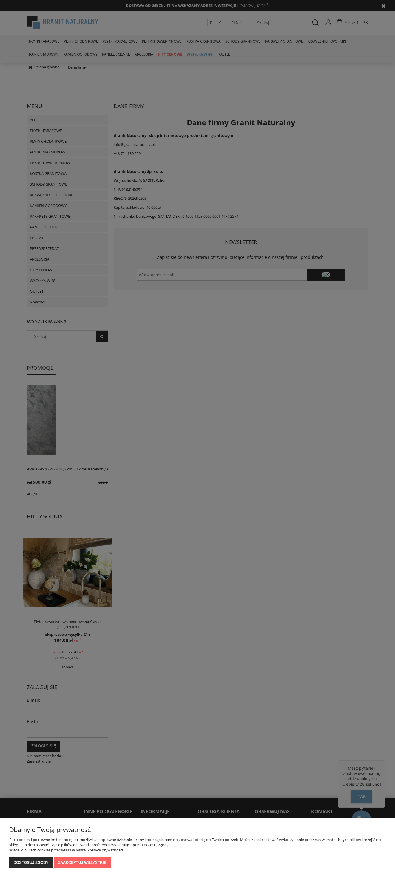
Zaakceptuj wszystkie (82, 862)
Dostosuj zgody (31, 862)
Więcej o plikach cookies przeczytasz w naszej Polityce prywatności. (66, 850)
